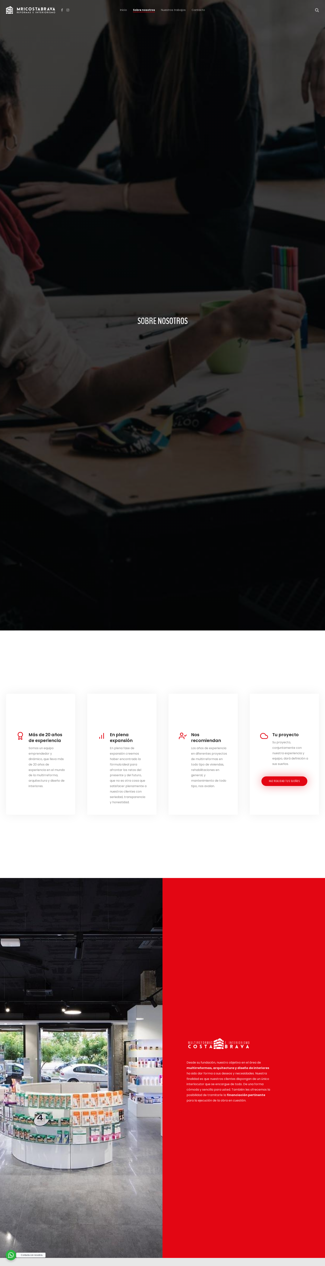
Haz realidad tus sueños (284, 781)
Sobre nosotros (144, 10)
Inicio (123, 10)
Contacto (198, 10)
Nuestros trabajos (173, 10)
